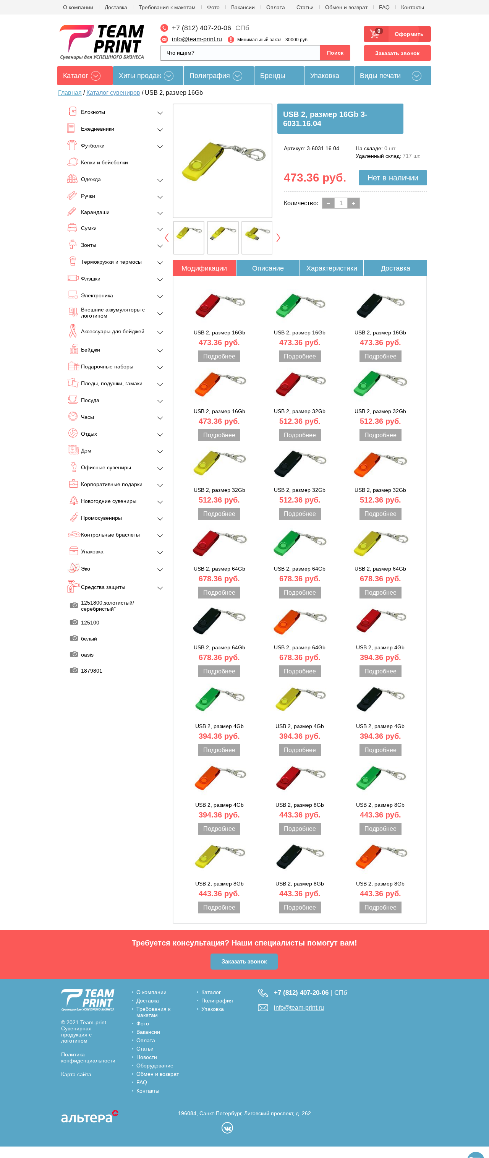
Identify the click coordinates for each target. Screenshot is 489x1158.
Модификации (204, 268)
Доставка (116, 7)
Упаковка (324, 75)
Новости (146, 1057)
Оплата (275, 7)
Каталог (211, 992)
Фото (213, 7)
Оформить (407, 34)
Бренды (272, 75)
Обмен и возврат (346, 7)
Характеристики (331, 268)
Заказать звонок (397, 53)
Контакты (412, 7)
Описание (268, 268)
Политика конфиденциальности (88, 1057)
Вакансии (243, 7)
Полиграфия (209, 75)
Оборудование (154, 1065)
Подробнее (219, 356)
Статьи (305, 7)
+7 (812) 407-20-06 (201, 28)
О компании (78, 7)
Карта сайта (76, 1074)
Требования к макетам (167, 7)
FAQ (384, 7)
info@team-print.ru (197, 39)
